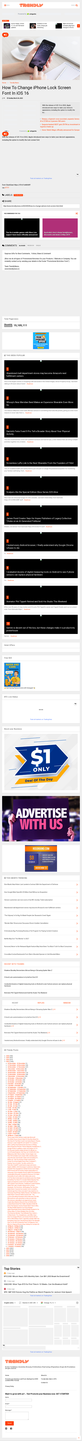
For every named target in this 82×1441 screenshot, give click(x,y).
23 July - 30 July (13, 1104)
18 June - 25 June (13, 1113)
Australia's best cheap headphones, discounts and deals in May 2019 (58, 233)
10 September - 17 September (17, 1091)
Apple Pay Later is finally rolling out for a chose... (21, 1185)
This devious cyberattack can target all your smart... (22, 1200)
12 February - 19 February (16, 1235)
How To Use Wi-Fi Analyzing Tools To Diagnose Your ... (23, 1222)
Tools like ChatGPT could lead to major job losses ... (22, 1165)
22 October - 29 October (15, 1080)
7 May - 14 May (12, 1124)
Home (4, 83)
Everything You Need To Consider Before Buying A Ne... (23, 1180)
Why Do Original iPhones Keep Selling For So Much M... (23, 1224)
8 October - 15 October (15, 1083)
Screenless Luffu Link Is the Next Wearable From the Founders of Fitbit (40, 463)
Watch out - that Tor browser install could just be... (21, 1159)
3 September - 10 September (16, 1093)
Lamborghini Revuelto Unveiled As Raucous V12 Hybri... (23, 1174)
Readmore (30, 384)
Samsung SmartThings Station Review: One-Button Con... (24, 1193)
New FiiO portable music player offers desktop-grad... (22, 1156)
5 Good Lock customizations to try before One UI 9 (21, 977)
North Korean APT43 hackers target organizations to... (23, 1170)
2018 (8, 1255)
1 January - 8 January (14, 1246)
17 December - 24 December (17, 1065)
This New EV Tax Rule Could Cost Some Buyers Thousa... (24, 1141)
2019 (8, 1254)
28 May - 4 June (13, 1119)
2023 (8, 1061)
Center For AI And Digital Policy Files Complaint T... (22, 1161)
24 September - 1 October (16, 1087)
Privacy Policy (9, 1386)
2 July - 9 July (12, 1109)
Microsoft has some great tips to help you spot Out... (22, 1198)
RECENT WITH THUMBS (14, 964)
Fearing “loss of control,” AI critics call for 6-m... (20, 1163)
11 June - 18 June (13, 1115)
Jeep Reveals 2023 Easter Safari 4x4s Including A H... (23, 1157)
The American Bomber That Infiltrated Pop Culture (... (22, 1213)
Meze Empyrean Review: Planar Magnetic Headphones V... (24, 1146)
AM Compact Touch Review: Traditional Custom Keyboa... (24, 1183)
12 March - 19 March (14, 1228)
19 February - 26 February (16, 1233)
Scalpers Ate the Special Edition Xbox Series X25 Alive (32, 492)
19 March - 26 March (14, 1226)
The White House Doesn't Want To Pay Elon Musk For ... (23, 1139)
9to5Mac (5, 20)
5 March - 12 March (14, 1230)
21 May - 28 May (13, 1120)
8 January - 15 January (15, 1244)
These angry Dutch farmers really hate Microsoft (21, 1137)
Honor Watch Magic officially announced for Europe (61, 130)
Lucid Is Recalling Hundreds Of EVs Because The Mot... (23, 1196)
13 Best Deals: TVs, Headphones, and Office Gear (21, 1215)
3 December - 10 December (16, 1069)
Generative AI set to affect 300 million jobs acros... (21, 1176)
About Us (44, 1375)
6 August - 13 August (14, 1100)
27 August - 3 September (15, 1095)
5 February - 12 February (15, 1237)
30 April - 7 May (12, 1126)
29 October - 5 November (15, 1078)
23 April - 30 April (13, 1128)
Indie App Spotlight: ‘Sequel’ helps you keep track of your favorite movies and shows (44, 24)
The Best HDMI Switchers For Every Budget (20, 1207)
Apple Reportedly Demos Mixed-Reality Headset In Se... (23, 1209)
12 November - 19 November (17, 1074)
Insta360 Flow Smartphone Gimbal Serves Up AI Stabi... (23, 1169)
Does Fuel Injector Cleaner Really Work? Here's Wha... (23, 1206)
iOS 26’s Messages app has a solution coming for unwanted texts (70, 25)
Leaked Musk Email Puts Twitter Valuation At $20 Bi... (22, 1204)
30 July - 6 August (13, 1102)
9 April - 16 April (13, 1132)
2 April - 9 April (12, 1133)
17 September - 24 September (17, 1089)
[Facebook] (11, 1428)
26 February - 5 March (14, 1231)
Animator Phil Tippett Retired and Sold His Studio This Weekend (36, 601)
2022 (8, 1248)
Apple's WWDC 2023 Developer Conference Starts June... (24, 1167)
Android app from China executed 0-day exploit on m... (23, 1191)
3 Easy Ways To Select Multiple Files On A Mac (20, 1211)
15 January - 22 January (15, 1243)
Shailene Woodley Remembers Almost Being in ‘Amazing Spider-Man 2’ (28, 970)
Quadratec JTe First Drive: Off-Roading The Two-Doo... (23, 1187)
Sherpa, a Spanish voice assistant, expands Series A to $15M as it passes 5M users (59, 120)
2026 (8, 1056)
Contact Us (44, 1382)
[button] (5, 35)
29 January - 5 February (15, 1239)
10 (8, 623)
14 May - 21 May (13, 1122)
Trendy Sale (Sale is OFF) (48, 1379)
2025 (8, 1058)
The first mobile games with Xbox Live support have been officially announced (21, 233)
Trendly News (14, 83)
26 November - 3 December (16, 1070)
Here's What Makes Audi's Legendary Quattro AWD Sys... (23, 1218)
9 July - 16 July (12, 1108)
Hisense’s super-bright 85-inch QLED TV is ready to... (22, 1143)
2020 (8, 1252)
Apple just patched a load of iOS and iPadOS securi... (22, 1182)
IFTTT (7, 188)
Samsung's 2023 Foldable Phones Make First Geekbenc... (24, 1172)
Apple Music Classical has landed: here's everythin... (22, 1189)
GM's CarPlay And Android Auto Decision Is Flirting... (22, 1145)
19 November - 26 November (17, 1072)
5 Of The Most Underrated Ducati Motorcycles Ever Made (23, 1178)
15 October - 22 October (15, 1082)
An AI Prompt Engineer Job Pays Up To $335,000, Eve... (23, 1152)
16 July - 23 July (13, 1106)
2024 (8, 1059)
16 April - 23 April (13, 1130)
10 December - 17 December (17, 1067)
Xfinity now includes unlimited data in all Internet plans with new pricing (18, 24)
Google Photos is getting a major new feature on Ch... (22, 1148)
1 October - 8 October (14, 1085)
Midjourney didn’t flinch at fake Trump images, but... (22, 1154)
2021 (8, 1250)
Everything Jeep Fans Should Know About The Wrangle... (24, 1220)
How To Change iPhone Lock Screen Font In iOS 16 (22, 1217)
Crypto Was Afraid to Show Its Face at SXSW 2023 (21, 1202)
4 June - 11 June (13, 1117)
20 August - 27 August (14, 1096)
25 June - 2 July (13, 1111)
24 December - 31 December (17, 1063)
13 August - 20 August (14, 1098)
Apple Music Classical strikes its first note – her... (21, 1194)
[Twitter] (6, 1428)
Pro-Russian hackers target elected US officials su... (22, 1150)
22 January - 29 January (15, 1241)
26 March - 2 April (13, 1135)
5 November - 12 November (16, 1076)
